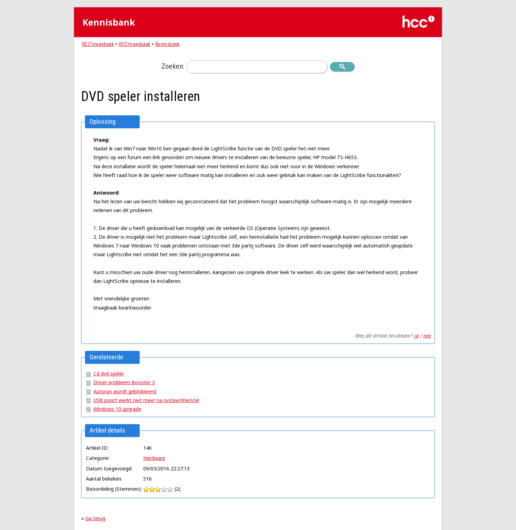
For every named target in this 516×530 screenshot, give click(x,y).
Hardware (154, 458)
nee (427, 335)
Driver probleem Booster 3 (124, 382)
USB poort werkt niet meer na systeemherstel (146, 400)
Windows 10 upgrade (117, 409)
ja (417, 335)
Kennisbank (168, 44)
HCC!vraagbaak (98, 44)
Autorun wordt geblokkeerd (124, 391)
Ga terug (95, 518)
